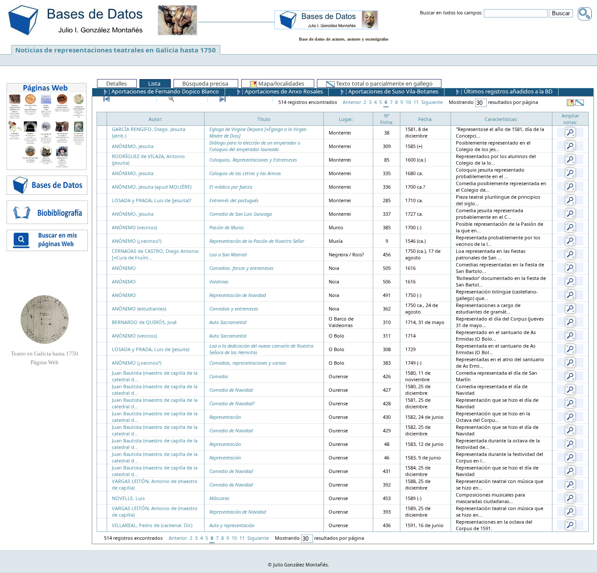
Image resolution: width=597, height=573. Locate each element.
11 (416, 102)
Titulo (264, 119)
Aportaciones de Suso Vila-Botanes (392, 91)
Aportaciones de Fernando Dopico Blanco (164, 91)
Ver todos (188, 99)
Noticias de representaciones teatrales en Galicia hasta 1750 (115, 49)
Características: (501, 119)
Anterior (352, 102)
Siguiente (432, 102)
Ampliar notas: (570, 118)
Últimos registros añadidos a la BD (507, 91)
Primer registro (130, 99)
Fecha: (425, 119)
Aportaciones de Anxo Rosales (283, 91)
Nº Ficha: (386, 118)
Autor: (156, 119)
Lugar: (346, 119)
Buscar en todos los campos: (451, 13)
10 (408, 102)
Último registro (246, 99)
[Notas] (570, 131)
